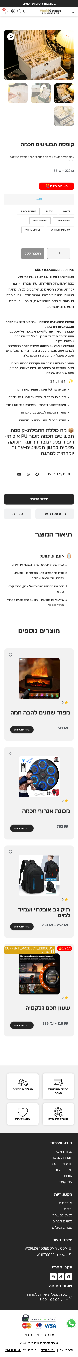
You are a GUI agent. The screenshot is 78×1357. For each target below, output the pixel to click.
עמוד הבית (68, 157)
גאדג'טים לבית (28, 289)
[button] (72, 11)
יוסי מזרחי (48, 1350)
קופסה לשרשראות (47, 301)
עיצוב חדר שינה (28, 295)
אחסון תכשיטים (52, 289)
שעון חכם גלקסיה (48, 1008)
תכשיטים (52, 307)
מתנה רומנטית (52, 295)
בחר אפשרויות (22, 729)
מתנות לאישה (37, 157)
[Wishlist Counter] (25, 12)
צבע (39, 199)
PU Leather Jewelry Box (53, 283)
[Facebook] (68, 1276)
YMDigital (13, 1350)
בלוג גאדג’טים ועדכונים (39, 3)
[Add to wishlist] (67, 36)
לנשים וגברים (53, 157)
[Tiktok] (61, 1276)
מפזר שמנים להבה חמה (40, 713)
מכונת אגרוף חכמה (46, 811)
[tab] (39, 499)
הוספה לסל (33, 253)
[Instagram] (53, 1276)
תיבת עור (25, 301)
